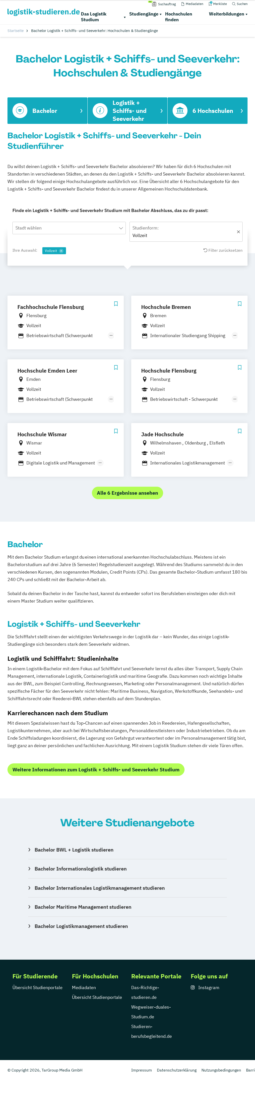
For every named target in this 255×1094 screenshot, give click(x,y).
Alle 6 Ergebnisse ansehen (127, 492)
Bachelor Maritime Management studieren (83, 906)
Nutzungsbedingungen (221, 1070)
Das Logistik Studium (93, 16)
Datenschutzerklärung (176, 1070)
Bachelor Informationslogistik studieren (81, 868)
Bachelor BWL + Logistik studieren (74, 849)
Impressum (141, 1070)
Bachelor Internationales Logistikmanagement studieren (100, 887)
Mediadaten (84, 987)
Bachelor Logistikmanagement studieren (81, 926)
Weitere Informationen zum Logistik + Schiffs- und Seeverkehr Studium (96, 769)
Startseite (15, 30)
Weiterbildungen (226, 14)
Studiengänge (143, 14)
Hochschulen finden (178, 16)
